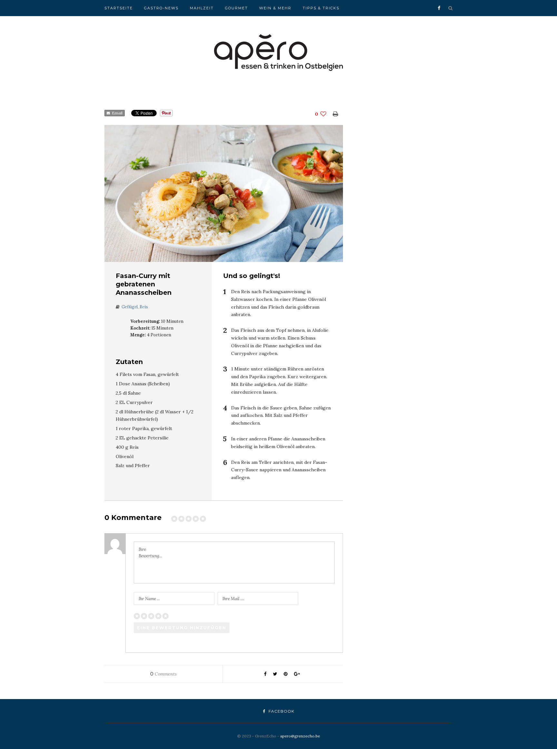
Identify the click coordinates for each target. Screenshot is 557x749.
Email (116, 112)
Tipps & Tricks (321, 8)
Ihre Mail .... (233, 598)
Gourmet (236, 8)
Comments (163, 674)
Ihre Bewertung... (150, 553)
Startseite (118, 8)
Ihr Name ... (149, 598)
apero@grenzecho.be (300, 736)
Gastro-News (161, 8)
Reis (144, 307)
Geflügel (130, 307)
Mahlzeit (202, 8)
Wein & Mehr (275, 8)
